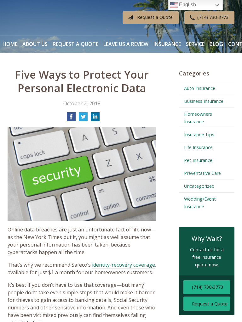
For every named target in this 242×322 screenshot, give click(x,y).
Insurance (167, 44)
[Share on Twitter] (83, 118)
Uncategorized (199, 186)
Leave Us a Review (125, 44)
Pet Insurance (198, 160)
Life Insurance (198, 147)
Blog (216, 44)
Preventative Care (202, 173)
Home (10, 44)
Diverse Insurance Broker (47, 18)
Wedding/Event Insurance (200, 202)
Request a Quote (155, 17)
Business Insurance (203, 101)
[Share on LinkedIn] (95, 118)
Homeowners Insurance (198, 118)
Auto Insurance (199, 88)
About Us (35, 44)
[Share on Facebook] (71, 118)
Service (195, 44)
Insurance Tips (199, 134)
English (187, 4)
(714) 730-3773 (212, 17)
